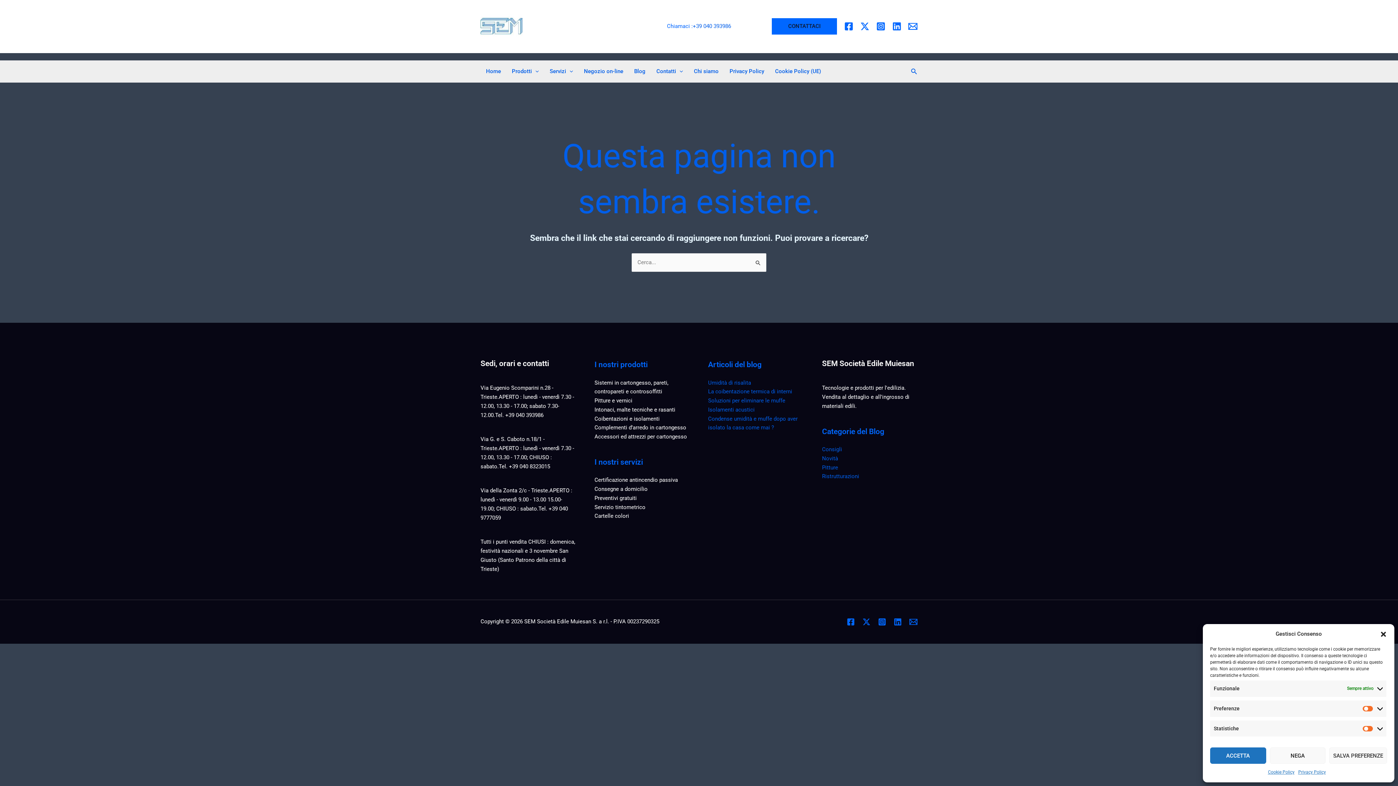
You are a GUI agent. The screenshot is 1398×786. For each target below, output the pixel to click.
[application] (535, 71)
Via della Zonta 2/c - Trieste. (515, 490)
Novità (830, 458)
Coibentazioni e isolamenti (627, 419)
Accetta (1238, 756)
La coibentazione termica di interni (750, 391)
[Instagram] (880, 26)
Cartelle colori (612, 516)
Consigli (832, 449)
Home (493, 71)
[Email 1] (912, 26)
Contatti (666, 71)
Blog (639, 71)
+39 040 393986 (712, 26)
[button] (1383, 634)
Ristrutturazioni (840, 476)
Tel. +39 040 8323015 (524, 466)
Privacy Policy (1312, 772)
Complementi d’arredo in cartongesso (640, 427)
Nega (1298, 756)
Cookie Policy (1281, 772)
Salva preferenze (1358, 756)
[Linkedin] (896, 26)
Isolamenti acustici (731, 409)
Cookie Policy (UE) (798, 71)
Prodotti (522, 71)
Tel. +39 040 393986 (519, 415)
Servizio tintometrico (620, 507)
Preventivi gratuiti (616, 498)
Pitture (830, 467)
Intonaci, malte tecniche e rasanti (635, 409)
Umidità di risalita (729, 383)
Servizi (558, 71)
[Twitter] (864, 26)
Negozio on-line (603, 71)
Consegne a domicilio (621, 489)
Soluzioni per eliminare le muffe (746, 400)
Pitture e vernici (613, 400)
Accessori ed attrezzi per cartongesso (641, 436)
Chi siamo (706, 71)
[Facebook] (848, 26)
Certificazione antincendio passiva (636, 480)
